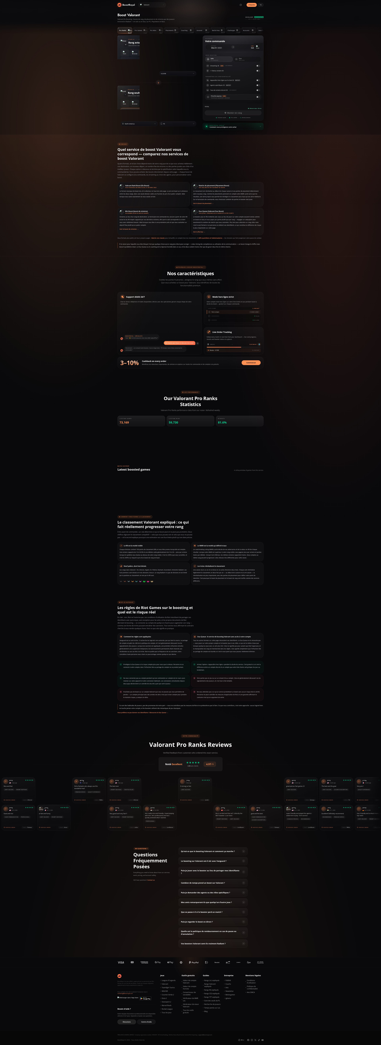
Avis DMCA (251, 992)
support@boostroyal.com (205, 1035)
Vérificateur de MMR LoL (190, 999)
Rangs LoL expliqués (211, 980)
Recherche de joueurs (212, 1004)
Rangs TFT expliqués (211, 997)
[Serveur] (155, 124)
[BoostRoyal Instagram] (252, 1040)
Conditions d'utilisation (251, 981)
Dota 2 (164, 998)
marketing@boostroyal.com (125, 993)
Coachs (228, 984)
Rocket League (167, 1009)
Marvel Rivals (166, 1005)
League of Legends (169, 980)
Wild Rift (165, 991)
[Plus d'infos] (218, 66)
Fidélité (228, 980)
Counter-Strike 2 (168, 995)
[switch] (258, 66)
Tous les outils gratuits (188, 1011)
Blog (206, 1011)
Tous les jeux (166, 1012)
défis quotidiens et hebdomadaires (210, 238)
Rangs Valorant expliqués (210, 985)
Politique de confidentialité (252, 987)
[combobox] (176, 74)
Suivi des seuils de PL (212, 1001)
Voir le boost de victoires (129, 229)
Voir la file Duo (199, 232)
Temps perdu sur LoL (212, 1008)
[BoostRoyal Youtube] (263, 1040)
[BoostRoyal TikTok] (259, 1040)
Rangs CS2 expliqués (212, 993)
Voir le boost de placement (203, 203)
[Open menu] (261, 5)
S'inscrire (252, 5)
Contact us (151, 880)
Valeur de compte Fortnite (189, 987)
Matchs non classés (158, 238)
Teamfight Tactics (168, 987)
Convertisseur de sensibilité (189, 993)
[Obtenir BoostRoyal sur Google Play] (145, 998)
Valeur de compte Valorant (189, 981)
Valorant (165, 984)
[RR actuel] (194, 74)
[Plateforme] (194, 124)
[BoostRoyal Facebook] (248, 1040)
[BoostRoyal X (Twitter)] (255, 1040)
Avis (227, 987)
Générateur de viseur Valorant (191, 1005)
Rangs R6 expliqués (211, 990)
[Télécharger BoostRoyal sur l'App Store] (127, 998)
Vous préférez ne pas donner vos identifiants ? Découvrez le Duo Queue (142, 712)
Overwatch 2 (166, 1002)
